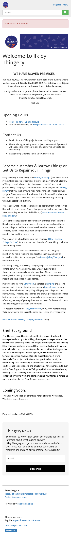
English (8, 520)
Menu (65, 5)
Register (57, 5)
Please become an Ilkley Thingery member (22, 320)
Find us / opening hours (16, 497)
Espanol (17, 520)
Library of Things (42, 178)
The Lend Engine (25, 504)
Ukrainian (36, 520)
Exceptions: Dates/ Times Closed (48, 124)
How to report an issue (16, 525)
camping (50, 284)
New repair (11, 530)
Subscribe (35, 468)
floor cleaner (50, 287)
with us (34, 309)
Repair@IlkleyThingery (51, 257)
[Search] (65, 12)
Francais (26, 520)
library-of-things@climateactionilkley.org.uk (26, 494)
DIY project (29, 284)
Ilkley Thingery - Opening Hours (24, 122)
